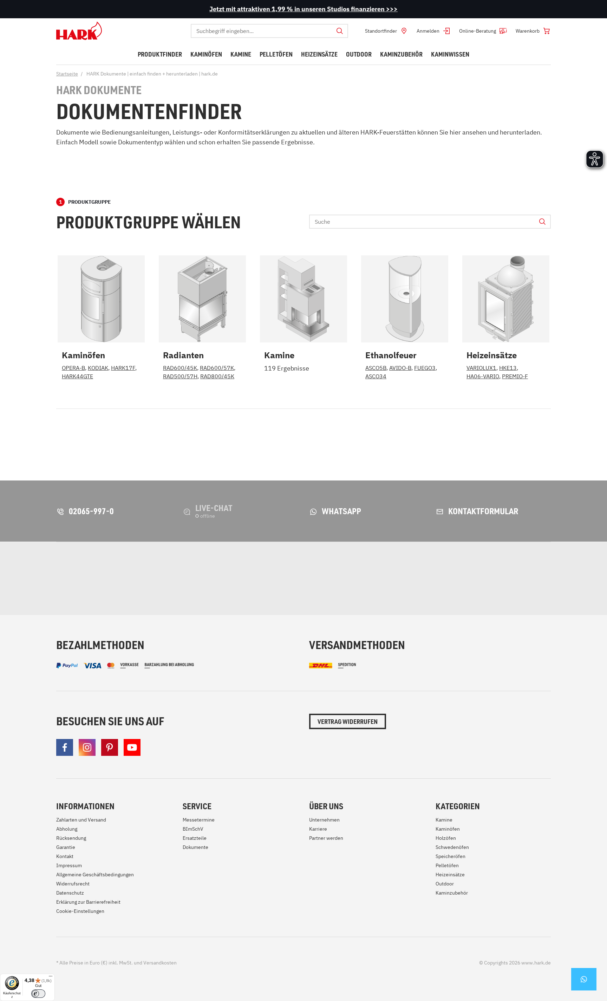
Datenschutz (70, 893)
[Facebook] (64, 747)
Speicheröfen (450, 856)
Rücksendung (71, 838)
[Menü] (50, 978)
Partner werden (326, 838)
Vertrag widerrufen (348, 721)
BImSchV (193, 829)
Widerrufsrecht (73, 884)
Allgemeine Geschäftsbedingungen (95, 874)
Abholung (66, 829)
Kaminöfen (448, 829)
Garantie (65, 847)
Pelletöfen (447, 865)
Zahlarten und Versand (81, 820)
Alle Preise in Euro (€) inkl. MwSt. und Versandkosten (116, 963)
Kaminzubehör (452, 893)
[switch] (38, 993)
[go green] (93, 578)
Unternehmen (324, 820)
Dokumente (195, 847)
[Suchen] (339, 31)
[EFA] (439, 578)
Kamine (444, 820)
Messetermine (199, 820)
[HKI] (324, 578)
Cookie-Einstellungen (80, 911)
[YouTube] (132, 747)
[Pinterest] (109, 747)
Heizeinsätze (450, 874)
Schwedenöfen (452, 847)
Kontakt (64, 856)
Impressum (69, 865)
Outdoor (445, 884)
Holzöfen (446, 838)
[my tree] (215, 578)
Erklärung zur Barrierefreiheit (88, 902)
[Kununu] (540, 578)
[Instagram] (87, 747)
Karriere (318, 829)
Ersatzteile (195, 838)
